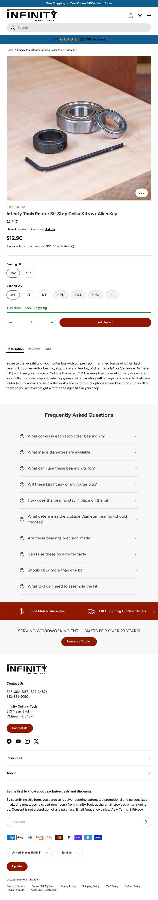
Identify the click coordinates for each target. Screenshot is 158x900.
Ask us (50, 229)
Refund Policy (132, 886)
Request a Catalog (79, 641)
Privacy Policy (68, 886)
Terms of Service (16, 886)
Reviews (34, 349)
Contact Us (19, 728)
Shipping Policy (90, 886)
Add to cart (105, 322)
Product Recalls (15, 889)
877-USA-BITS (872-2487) (27, 692)
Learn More (104, 3)
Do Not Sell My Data (43, 886)
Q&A (47, 349)
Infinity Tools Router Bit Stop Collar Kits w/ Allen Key (47, 50)
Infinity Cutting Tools (28, 879)
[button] (139, 15)
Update (17, 866)
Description (15, 349)
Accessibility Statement (44, 889)
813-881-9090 (17, 697)
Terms (124, 809)
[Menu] (148, 15)
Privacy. (137, 809)
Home (10, 50)
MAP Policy (112, 886)
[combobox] (79, 27)
